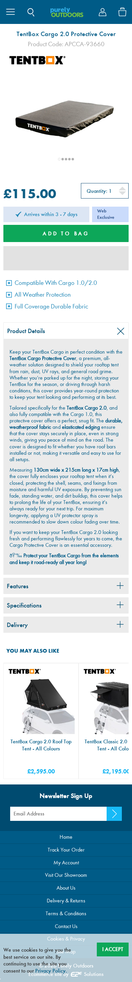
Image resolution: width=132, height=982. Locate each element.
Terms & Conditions (66, 913)
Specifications (24, 605)
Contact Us (66, 926)
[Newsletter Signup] (114, 814)
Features (17, 586)
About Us (66, 888)
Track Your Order (66, 849)
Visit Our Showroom (66, 875)
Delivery (17, 625)
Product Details (26, 331)
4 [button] (69, 159)
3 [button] (66, 159)
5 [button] (72, 159)
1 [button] (59, 159)
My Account (66, 862)
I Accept (112, 949)
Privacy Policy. (51, 971)
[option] (66, 111)
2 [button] (62, 159)
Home (66, 837)
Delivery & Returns (66, 900)
